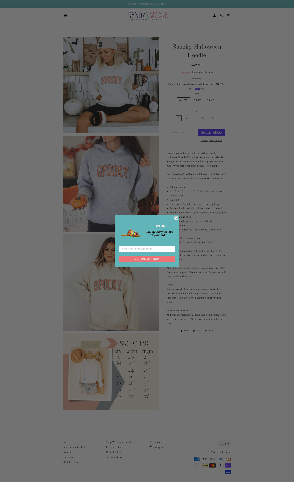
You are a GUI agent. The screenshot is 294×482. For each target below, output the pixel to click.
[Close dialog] (176, 218)
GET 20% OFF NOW (147, 258)
